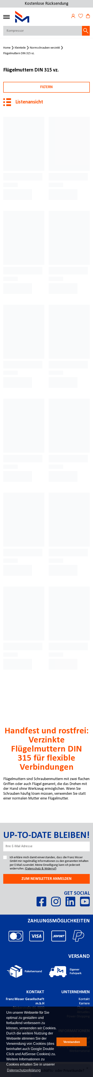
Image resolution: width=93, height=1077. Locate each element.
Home (7, 47)
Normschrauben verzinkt (45, 47)
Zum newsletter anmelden (46, 879)
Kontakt (35, 992)
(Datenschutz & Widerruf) (40, 868)
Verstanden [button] (71, 1042)
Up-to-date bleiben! (46, 835)
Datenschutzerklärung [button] (24, 1070)
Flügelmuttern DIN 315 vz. (19, 53)
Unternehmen (75, 992)
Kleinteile (20, 47)
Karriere (84, 1003)
